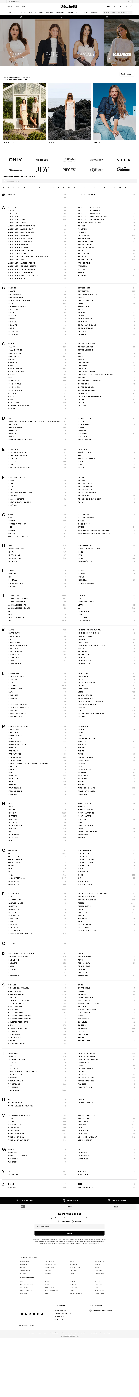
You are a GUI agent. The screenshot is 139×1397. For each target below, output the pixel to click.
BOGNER (106, 297)
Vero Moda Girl (37, 1137)
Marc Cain (37, 751)
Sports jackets (24, 1261)
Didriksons (106, 424)
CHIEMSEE (37, 393)
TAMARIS (73, 1281)
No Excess (37, 838)
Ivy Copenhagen (106, 583)
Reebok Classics (100, 1293)
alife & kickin (106, 235)
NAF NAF (37, 810)
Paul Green (37, 915)
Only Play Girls (106, 863)
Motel (106, 782)
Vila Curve (106, 1131)
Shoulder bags (99, 1273)
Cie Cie (37, 396)
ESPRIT (106, 455)
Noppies (106, 819)
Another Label (106, 244)
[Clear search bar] (131, 12)
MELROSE (37, 794)
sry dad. (106, 1007)
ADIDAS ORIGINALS (76, 1293)
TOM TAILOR (37, 1090)
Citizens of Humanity (37, 406)
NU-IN (106, 828)
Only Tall (106, 869)
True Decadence (106, 1081)
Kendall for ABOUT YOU (106, 630)
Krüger (106, 658)
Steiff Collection (106, 1010)
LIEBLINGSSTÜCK (37, 717)
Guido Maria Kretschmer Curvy (106, 530)
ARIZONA (106, 257)
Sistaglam (37, 1031)
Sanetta (37, 997)
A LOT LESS (37, 207)
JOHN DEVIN (106, 611)
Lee (37, 701)
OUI (106, 878)
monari (106, 763)
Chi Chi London (37, 390)
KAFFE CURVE (37, 633)
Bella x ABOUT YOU (37, 310)
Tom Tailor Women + (106, 1059)
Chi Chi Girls (37, 387)
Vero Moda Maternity (37, 1140)
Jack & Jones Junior (37, 599)
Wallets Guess (49, 1267)
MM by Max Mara (106, 757)
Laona (37, 683)
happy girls (37, 555)
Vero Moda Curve (37, 1134)
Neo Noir (37, 822)
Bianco (37, 319)
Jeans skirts (73, 1270)
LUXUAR (106, 717)
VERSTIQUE (106, 1122)
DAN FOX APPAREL (37, 427)
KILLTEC (106, 639)
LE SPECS (37, 698)
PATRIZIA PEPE (37, 912)
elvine (37, 465)
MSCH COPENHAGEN (106, 788)
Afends (106, 226)
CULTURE (106, 406)
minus (106, 751)
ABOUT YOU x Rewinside (106, 210)
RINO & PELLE (106, 966)
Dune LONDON (106, 440)
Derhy (106, 421)
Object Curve (37, 856)
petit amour (37, 931)
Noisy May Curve (106, 810)
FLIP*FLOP (37, 505)
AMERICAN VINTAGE (106, 241)
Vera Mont (37, 1128)
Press (39, 1333)
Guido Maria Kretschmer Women (106, 533)
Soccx (106, 985)
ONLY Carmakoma (37, 878)
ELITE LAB (37, 459)
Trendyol (106, 1075)
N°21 (37, 804)
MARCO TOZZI (37, 760)
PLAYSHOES (106, 912)
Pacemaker (37, 894)
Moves (106, 785)
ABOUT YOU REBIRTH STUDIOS (37, 226)
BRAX (106, 310)
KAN (37, 639)
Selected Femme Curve (37, 1016)
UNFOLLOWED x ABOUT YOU (37, 1106)
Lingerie (97, 1264)
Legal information (80, 1333)
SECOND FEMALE (37, 1003)
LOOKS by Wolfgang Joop (106, 701)
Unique (106, 1100)
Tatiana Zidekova (37, 1059)
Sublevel (106, 1022)
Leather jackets (25, 1270)
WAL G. (37, 1150)
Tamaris (37, 1056)
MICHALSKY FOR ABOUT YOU (106, 738)
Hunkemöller (106, 561)
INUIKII (106, 571)
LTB (106, 710)
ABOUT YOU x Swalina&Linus (106, 220)
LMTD (106, 692)
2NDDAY (37, 195)
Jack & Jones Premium (37, 608)
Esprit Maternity (106, 459)
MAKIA (37, 738)
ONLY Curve (37, 881)
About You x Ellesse (37, 248)
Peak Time (37, 918)
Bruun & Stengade (106, 325)
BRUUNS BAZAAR (106, 328)
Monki (106, 766)
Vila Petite (106, 1134)
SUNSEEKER (106, 1028)
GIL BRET (37, 533)
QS (39, 943)
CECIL (37, 378)
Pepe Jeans (37, 928)
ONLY (37, 875)
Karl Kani (37, 648)
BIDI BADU (37, 322)
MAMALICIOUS (37, 742)
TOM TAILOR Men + (106, 1056)
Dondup (106, 430)
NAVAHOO (37, 819)
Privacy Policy (39, 1241)
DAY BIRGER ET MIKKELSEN (37, 440)
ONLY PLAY (106, 856)
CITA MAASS (37, 403)
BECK (37, 303)
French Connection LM (106, 499)
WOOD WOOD (106, 1156)
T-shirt (72, 1273)
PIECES (106, 903)
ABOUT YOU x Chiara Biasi (37, 241)
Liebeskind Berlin (37, 714)
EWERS (106, 468)
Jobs (45, 1333)
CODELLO (106, 365)
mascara (37, 776)
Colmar (106, 368)
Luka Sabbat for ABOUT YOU (106, 714)
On (37, 872)
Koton (106, 648)
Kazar (37, 661)
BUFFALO (106, 331)
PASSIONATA (37, 909)
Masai (37, 772)
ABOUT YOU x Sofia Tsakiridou (106, 217)
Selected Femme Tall (37, 1022)
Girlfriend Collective (37, 536)
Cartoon (37, 365)
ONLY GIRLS (37, 884)
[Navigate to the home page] (31, 1306)
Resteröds (37, 975)
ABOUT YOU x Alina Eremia (37, 229)
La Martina (37, 673)
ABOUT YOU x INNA (37, 260)
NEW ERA (37, 828)
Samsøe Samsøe (37, 994)
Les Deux (37, 710)
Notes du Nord (106, 825)
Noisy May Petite (106, 813)
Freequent (106, 496)
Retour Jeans (106, 957)
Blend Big (37, 331)
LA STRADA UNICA (37, 676)
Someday (106, 994)
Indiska (37, 586)
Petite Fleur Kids (106, 897)
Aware (106, 272)
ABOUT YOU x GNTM (37, 254)
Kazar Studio (37, 664)
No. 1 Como (37, 834)
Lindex (106, 680)
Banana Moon (37, 294)
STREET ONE (106, 1019)
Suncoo (106, 1025)
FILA (37, 490)
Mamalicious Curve (37, 745)
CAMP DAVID (37, 356)
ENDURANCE (106, 449)
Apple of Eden (106, 254)
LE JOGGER (37, 695)
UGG (37, 1100)
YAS (37, 1171)
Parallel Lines (37, 903)
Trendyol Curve (106, 1078)
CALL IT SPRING (37, 350)
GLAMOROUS (106, 515)
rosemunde (106, 975)
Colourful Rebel (106, 372)
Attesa (106, 269)
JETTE (106, 605)
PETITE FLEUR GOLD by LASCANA (106, 894)
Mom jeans (48, 1270)
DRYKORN (106, 437)
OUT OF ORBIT (106, 881)
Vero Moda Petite (106, 1115)
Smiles (37, 1040)
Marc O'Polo (37, 757)
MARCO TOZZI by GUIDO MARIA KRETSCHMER (37, 763)
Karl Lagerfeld (37, 652)
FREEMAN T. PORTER (106, 493)
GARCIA (37, 521)
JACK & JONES (37, 596)
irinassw (106, 580)
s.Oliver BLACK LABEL (37, 988)
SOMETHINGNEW (106, 997)
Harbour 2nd (37, 558)
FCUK (37, 487)
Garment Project (37, 524)
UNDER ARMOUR (37, 1103)
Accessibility (93, 1333)
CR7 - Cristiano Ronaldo (106, 396)
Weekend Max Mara (37, 1156)
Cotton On (106, 384)
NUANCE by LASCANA (106, 831)
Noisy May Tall (106, 816)
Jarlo (37, 611)
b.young (37, 288)
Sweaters (48, 1273)
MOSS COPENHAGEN (51, 1290)
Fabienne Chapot (37, 477)
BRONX (106, 316)
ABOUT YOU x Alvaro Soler (37, 232)
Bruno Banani (106, 319)
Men (17, 6)
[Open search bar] (104, 12)
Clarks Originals (106, 344)
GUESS (106, 527)
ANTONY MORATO (106, 248)
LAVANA (37, 692)
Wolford (106, 1153)
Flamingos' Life (37, 499)
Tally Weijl (37, 1053)
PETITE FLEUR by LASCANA (37, 934)
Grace (106, 521)
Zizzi (106, 1184)
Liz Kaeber (106, 689)
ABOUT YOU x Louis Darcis (37, 272)
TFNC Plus (37, 1069)
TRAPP (106, 1072)
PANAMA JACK (37, 900)
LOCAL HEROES (106, 695)
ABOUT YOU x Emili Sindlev (37, 251)
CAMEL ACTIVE (37, 353)
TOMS (106, 1065)
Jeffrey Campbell (106, 602)
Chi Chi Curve (37, 384)
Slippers (22, 1267)
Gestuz (37, 530)
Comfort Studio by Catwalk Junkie (106, 375)
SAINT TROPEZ (37, 991)
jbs (37, 614)
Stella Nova (106, 1013)
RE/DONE (37, 969)
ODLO (37, 866)
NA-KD (37, 807)
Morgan (106, 772)
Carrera (37, 362)
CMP (106, 353)
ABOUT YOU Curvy (37, 220)
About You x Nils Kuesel (106, 207)
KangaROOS (37, 642)
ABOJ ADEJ (37, 213)
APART (106, 251)
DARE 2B (37, 434)
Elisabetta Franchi (37, 455)
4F (37, 198)
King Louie (106, 642)
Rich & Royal (106, 963)
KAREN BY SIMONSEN (37, 645)
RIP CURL (106, 969)
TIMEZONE (37, 1087)
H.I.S (37, 546)
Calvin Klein (73, 1287)
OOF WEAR (106, 872)
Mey (106, 735)
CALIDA (37, 347)
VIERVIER (106, 1125)
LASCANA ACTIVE (37, 689)
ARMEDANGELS (106, 260)
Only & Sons (106, 866)
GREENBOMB (106, 524)
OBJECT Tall (37, 863)
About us (31, 1333)
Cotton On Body (106, 387)
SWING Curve (106, 1040)
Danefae (37, 430)
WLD (106, 1150)
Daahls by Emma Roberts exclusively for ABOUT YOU (37, 421)
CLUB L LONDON (106, 350)
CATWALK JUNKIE (37, 372)
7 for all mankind (106, 195)
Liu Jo (106, 686)
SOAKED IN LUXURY (37, 1044)
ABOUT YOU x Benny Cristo (37, 238)
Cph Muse (106, 393)
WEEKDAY (37, 1153)
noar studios (106, 804)
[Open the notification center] (120, 6)
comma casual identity (106, 381)
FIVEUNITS (37, 496)
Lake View (37, 680)
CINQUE (37, 399)
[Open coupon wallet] (108, 6)
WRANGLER (106, 1159)
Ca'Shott (37, 344)
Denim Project (106, 418)
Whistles (37, 1162)
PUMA (97, 1287)
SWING (106, 1037)
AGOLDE (106, 232)
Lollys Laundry (106, 698)
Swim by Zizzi (106, 1034)
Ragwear (37, 963)
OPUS (106, 875)
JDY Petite (106, 596)
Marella (37, 766)
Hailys (37, 552)
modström (106, 760)
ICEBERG (37, 574)
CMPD (106, 356)
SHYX (37, 1025)
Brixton (106, 313)
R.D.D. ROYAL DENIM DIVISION (37, 954)
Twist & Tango (106, 1087)
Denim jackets (74, 1264)
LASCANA (37, 686)
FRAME (106, 477)
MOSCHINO (106, 779)
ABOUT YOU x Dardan (37, 244)
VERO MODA (37, 1131)
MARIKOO (37, 769)
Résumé (106, 954)
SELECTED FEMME (37, 1013)
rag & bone (37, 960)
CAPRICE (37, 359)
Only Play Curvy (106, 859)
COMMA (106, 378)
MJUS (106, 754)
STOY (106, 1016)
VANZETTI (37, 1122)
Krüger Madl (106, 664)
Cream (106, 399)
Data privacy (54, 1333)
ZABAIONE (37, 1187)
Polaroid (106, 918)
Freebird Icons (106, 490)
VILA (106, 1128)
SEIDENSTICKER (37, 1007)
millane (106, 742)
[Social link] (22, 1314)
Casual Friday (37, 368)
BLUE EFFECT (106, 288)
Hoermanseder (106, 546)
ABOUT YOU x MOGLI (37, 278)
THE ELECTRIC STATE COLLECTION (37, 1072)
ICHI (37, 577)
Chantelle (37, 381)
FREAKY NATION (106, 487)
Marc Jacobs (37, 754)
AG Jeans (106, 229)
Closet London (106, 347)
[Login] (114, 6)
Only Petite (106, 853)
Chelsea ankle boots (51, 1264)
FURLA (106, 502)
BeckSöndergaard (37, 306)
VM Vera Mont (106, 1140)
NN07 (37, 831)
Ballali (37, 291)
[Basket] (131, 6)
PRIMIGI (106, 922)
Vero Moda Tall (106, 1118)
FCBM (37, 483)
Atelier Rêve (106, 263)
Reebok (37, 972)
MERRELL (106, 729)
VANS (37, 1118)
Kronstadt (106, 655)
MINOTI (106, 748)
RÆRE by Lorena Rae (37, 957)
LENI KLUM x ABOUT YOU (37, 707)
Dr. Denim (106, 434)
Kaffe (37, 630)
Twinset (106, 1084)
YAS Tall (106, 1171)
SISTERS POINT (37, 1034)
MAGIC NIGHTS (37, 732)
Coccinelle (106, 362)
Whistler (37, 1159)
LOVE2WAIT (106, 707)
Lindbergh (106, 676)
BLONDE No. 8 (37, 334)
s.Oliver (37, 985)
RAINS (37, 966)
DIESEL (106, 427)
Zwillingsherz (106, 1187)
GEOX (37, 527)
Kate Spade (37, 655)
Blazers (72, 1261)
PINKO (106, 909)
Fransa (106, 480)
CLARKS (37, 409)
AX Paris (106, 275)
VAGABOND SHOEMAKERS (37, 1115)
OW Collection (106, 884)
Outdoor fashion (75, 1267)
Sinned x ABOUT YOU (37, 1028)
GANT (37, 518)
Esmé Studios (106, 452)
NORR (106, 822)
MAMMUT (37, 748)
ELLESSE (37, 462)
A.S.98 (37, 210)
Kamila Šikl (37, 636)
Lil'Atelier (106, 673)
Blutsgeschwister (106, 294)
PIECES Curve (106, 906)
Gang (37, 515)
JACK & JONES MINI (37, 602)
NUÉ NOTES (106, 834)
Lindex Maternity (106, 683)
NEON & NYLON (37, 825)
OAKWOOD (37, 850)
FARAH (37, 480)
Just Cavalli (106, 617)
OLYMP (37, 869)
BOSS (106, 303)
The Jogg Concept (37, 1075)
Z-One (37, 1184)
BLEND (37, 328)
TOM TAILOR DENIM (106, 1053)
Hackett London (37, 549)
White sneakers (99, 1261)
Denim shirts (98, 1267)
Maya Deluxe (37, 788)
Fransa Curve (106, 483)
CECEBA (37, 375)
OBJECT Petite (37, 859)
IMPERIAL (37, 580)
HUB (106, 555)
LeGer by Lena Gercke (37, 704)
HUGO (106, 558)
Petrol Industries (106, 900)
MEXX (106, 732)
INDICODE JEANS (37, 583)
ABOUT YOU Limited (37, 223)
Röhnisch (106, 972)
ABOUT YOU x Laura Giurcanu (37, 269)
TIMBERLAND (37, 1084)
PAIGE (37, 897)
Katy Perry (37, 658)
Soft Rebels (106, 988)
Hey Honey (37, 561)
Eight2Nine (37, 449)
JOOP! (106, 614)
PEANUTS (37, 922)
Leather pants (49, 1261)
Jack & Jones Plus (37, 605)
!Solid (106, 991)
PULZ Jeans (106, 928)
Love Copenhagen (106, 704)
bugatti (106, 334)
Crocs (106, 403)
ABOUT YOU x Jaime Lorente (37, 263)
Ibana (37, 571)
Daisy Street (37, 424)
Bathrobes (23, 1273)
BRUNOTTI (106, 322)
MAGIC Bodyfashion (37, 726)
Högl (106, 552)
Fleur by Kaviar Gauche (37, 502)
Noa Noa (37, 841)
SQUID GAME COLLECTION (106, 1003)
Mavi (37, 782)
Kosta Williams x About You (106, 645)
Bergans (37, 316)
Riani (106, 960)
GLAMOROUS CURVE (106, 518)
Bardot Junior (37, 297)
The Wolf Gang (37, 1081)
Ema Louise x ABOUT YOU (37, 468)
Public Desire (106, 925)
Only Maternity (106, 850)
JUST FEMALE (106, 620)
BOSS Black (106, 306)
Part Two (37, 906)
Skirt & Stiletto (37, 1037)
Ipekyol (106, 577)
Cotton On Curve (106, 390)
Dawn (37, 437)
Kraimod (106, 652)
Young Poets (106, 1175)
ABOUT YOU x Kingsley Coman (37, 266)
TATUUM (37, 1062)
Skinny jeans (23, 1264)
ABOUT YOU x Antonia (37, 235)
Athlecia (106, 266)
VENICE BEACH (37, 1125)
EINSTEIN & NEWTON (37, 452)
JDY (37, 620)
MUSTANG (106, 794)
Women (9, 6)
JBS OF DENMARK (37, 617)
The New (37, 1078)
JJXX (106, 608)
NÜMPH (106, 838)
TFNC (37, 1065)
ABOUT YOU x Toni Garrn (106, 223)
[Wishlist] (125, 6)
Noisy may (106, 807)
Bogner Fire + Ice (106, 300)
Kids (23, 6)
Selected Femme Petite (37, 1019)
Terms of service (67, 1333)
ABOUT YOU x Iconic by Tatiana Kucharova (37, 257)
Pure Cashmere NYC (106, 931)
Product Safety (105, 1333)
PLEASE (106, 915)
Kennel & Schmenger (106, 633)
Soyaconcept (106, 1000)
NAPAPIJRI (37, 816)
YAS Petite (37, 1175)
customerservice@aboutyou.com (50, 1243)
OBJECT (37, 853)
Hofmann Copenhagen (106, 549)
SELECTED (37, 1010)
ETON (106, 465)
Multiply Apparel (106, 791)
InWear (106, 574)
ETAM (106, 462)
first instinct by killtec (37, 493)
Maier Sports (37, 735)
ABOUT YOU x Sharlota (106, 213)
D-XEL (37, 418)
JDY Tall (106, 599)
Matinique (37, 779)
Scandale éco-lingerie (37, 1000)
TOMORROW (106, 1062)
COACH (106, 359)
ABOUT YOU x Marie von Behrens (37, 275)
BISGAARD (37, 325)
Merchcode (106, 726)
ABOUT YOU (37, 217)
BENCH (37, 313)
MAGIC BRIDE (37, 729)
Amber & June (106, 238)
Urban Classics (106, 1103)
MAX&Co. (37, 785)
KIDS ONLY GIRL (106, 636)
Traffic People (106, 1069)
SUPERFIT (106, 1031)
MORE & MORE (106, 769)
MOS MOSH (106, 776)
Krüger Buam (106, 661)
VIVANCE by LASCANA (106, 1137)
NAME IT (37, 813)
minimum (106, 745)
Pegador (37, 925)
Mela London (37, 791)
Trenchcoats (98, 1270)
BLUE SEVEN (106, 291)
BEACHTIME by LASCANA (37, 300)
